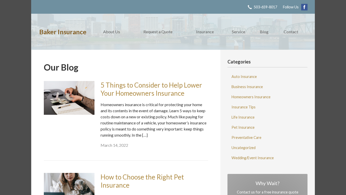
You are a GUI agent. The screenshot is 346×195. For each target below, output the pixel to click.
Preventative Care (246, 137)
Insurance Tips (244, 107)
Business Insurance (247, 87)
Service (238, 31)
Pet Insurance (243, 127)
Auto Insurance (244, 76)
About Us (111, 31)
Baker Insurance (62, 32)
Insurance (205, 31)
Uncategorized (244, 147)
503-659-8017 (265, 7)
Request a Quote (157, 31)
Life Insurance (243, 117)
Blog (264, 31)
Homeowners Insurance (251, 97)
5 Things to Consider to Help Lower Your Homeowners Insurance (151, 89)
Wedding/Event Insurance (253, 158)
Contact (291, 31)
